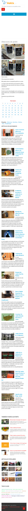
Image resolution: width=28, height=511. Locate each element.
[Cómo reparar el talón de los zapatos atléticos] (18, 463)
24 (3, 110)
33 (9, 112)
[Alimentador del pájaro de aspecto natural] (5, 421)
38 (3, 114)
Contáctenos (5, 506)
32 (6, 112)
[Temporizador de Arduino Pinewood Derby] (4, 463)
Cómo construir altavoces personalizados (19, 131)
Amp (3, 123)
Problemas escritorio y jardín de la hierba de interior (18, 194)
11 (6, 105)
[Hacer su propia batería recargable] (5, 452)
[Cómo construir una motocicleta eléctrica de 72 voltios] (11, 463)
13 (12, 105)
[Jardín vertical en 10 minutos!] (7, 336)
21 (15, 108)
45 (3, 117)
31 (3, 112)
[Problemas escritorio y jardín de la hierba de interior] (7, 193)
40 (9, 114)
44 (21, 114)
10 (3, 105)
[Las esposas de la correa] (11, 469)
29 (18, 110)
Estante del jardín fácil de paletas (19, 274)
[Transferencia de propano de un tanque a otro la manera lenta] (4, 469)
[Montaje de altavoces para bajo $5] (7, 214)
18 (6, 108)
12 (9, 105)
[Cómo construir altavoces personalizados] (7, 132)
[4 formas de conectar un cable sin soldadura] (11, 479)
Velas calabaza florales (15, 427)
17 (3, 108)
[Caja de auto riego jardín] (7, 397)
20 (12, 108)
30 (21, 110)
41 (12, 114)
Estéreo (20, 122)
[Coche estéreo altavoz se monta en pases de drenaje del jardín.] (7, 152)
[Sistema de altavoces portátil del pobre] (7, 173)
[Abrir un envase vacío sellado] (18, 469)
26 (9, 110)
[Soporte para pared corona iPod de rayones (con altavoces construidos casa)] (7, 234)
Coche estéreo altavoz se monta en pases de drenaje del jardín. (19, 152)
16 (21, 105)
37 (21, 112)
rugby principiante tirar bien (6, 489)
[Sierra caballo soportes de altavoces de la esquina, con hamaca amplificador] (7, 294)
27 (12, 110)
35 (15, 112)
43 (18, 114)
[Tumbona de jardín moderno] (7, 256)
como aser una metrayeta (15, 494)
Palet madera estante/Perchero (17, 435)
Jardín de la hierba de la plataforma (18, 354)
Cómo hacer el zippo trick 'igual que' (18, 443)
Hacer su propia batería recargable (18, 450)
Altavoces (9, 122)
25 (6, 110)
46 (6, 117)
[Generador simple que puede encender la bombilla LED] (18, 479)
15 (18, 105)
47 (9, 117)
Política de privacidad (15, 506)
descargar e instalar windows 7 (18, 495)
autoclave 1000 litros (5, 494)
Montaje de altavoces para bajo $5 (19, 213)
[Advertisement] (14, 25)
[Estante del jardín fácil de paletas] (7, 275)
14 (15, 105)
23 (21, 108)
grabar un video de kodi (6, 497)
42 (15, 114)
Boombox (15, 122)
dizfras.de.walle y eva (6, 495)
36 (18, 112)
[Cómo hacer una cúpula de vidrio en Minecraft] (18, 474)
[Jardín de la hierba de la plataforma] (7, 355)
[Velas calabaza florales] (5, 429)
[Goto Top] (24, 508)
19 (9, 108)
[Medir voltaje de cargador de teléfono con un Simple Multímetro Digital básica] (4, 479)
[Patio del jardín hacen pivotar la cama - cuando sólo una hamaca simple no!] (7, 374)
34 (12, 112)
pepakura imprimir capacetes (17, 492)
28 (15, 110)
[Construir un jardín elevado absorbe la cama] (7, 317)
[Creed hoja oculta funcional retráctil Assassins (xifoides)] (11, 474)
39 (6, 114)
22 (18, 108)
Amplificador (8, 123)
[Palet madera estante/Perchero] (5, 437)
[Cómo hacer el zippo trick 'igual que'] (5, 445)
